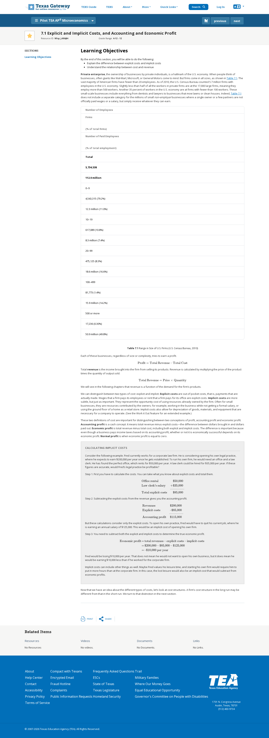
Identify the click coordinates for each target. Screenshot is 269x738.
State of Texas (103, 684)
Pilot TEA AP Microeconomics (64, 20)
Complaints (58, 690)
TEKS (109, 7)
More (145, 7)
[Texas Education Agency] (223, 681)
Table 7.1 (232, 78)
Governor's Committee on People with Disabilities (171, 696)
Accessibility (34, 690)
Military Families (147, 677)
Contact (30, 684)
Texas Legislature (106, 690)
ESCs (96, 677)
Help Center (34, 677)
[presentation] (162, 363)
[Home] (47, 7)
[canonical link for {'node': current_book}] (206, 21)
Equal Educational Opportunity (157, 690)
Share (108, 618)
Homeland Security (107, 696)
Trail (138, 671)
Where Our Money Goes (153, 684)
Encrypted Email (62, 677)
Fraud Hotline (60, 684)
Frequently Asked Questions (113, 671)
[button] (238, 7)
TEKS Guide (88, 7)
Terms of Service (37, 703)
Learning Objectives (38, 57)
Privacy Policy (35, 696)
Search (196, 7)
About (126, 7)
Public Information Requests (71, 696)
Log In (221, 7)
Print (90, 618)
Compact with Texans (66, 671)
